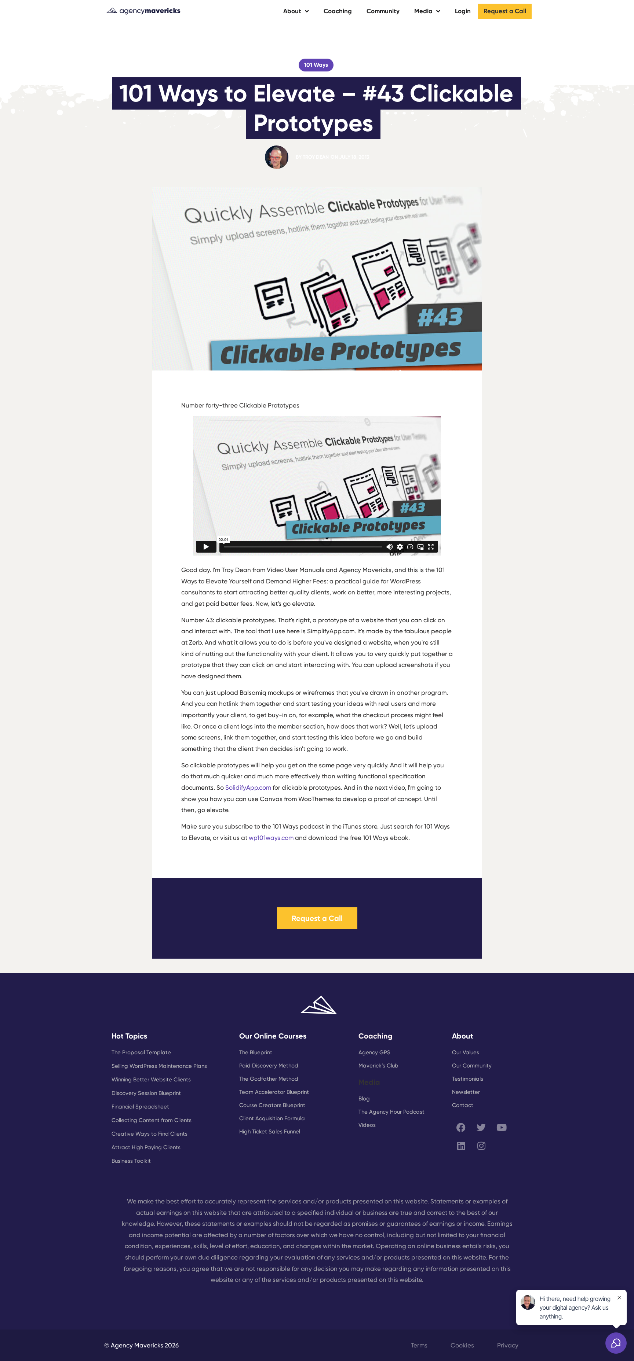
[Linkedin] (461, 1145)
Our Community (472, 1065)
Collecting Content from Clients (152, 1120)
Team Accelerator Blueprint (274, 1092)
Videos (367, 1125)
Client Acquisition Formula (272, 1118)
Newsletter (466, 1092)
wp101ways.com (271, 837)
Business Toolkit (131, 1161)
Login (463, 11)
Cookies (462, 1345)
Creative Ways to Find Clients (149, 1134)
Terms (419, 1345)
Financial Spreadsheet (140, 1106)
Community (383, 11)
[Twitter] (481, 1127)
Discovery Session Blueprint (146, 1093)
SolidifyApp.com (248, 787)
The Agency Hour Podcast (391, 1112)
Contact (462, 1105)
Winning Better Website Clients (151, 1079)
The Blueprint (255, 1052)
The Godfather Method (268, 1079)
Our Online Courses (272, 1036)
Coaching (338, 11)
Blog (364, 1098)
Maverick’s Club (378, 1065)
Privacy (507, 1345)
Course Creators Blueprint (272, 1105)
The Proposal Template (141, 1052)
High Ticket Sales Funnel (269, 1131)
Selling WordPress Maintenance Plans (159, 1066)
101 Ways (316, 65)
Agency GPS (374, 1052)
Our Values (465, 1052)
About (292, 11)
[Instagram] (481, 1145)
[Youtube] (501, 1127)
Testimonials (467, 1079)
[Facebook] (461, 1127)
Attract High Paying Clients (146, 1147)
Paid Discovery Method (268, 1065)
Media (423, 11)
